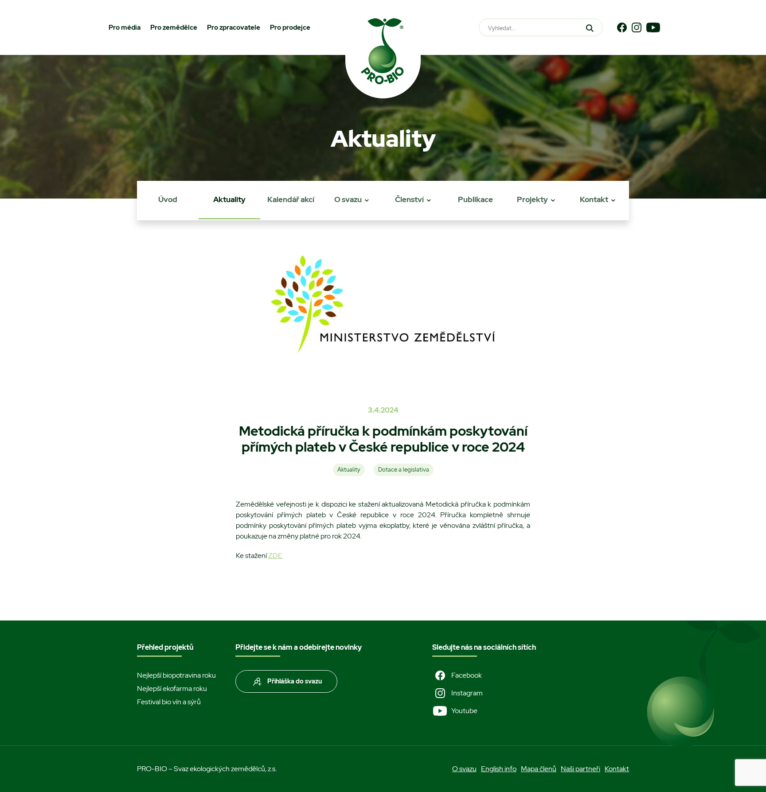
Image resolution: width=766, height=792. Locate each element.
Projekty (532, 199)
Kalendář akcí (290, 199)
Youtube (464, 710)
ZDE (275, 555)
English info (498, 768)
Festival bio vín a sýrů (169, 701)
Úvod (167, 199)
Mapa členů (538, 768)
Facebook (466, 675)
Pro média (125, 27)
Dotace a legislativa (403, 469)
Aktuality (229, 199)
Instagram (467, 693)
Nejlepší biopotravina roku (176, 675)
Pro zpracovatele (233, 27)
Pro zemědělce (173, 27)
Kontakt (594, 199)
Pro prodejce (290, 27)
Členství (409, 199)
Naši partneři (580, 768)
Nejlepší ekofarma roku (172, 688)
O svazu (348, 199)
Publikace (475, 199)
